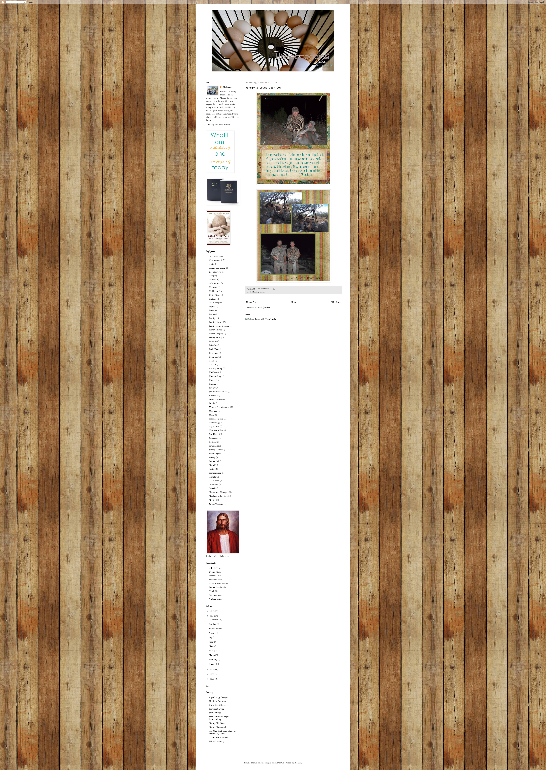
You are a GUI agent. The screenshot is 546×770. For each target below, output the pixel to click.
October (213, 624)
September (214, 628)
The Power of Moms (218, 737)
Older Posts (336, 302)
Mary (211, 415)
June (211, 641)
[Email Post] (274, 288)
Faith (211, 314)
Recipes (212, 442)
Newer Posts (252, 302)
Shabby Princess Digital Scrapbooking (219, 718)
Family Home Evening (219, 325)
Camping (213, 275)
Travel (212, 488)
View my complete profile (218, 124)
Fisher (212, 341)
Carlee (212, 279)
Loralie (212, 403)
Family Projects (216, 333)
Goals (211, 360)
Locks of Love (215, 399)
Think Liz (213, 591)
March (212, 655)
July (211, 637)
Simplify (213, 465)
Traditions (213, 484)
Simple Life (214, 461)
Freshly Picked (215, 579)
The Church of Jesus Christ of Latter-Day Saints (222, 732)
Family (212, 318)
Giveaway (213, 356)
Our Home (214, 434)
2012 (212, 611)
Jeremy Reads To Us (218, 391)
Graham (212, 364)
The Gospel (214, 480)
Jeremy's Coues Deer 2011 (264, 87)
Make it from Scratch (218, 583)
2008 (212, 678)
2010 (212, 669)
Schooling (213, 453)
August (212, 632)
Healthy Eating (215, 368)
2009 (212, 674)
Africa (212, 264)
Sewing (212, 457)
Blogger (297, 762)
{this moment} (215, 260)
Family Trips (215, 337)
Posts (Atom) (264, 307)
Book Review (215, 271)
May (211, 646)
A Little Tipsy (215, 568)
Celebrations (214, 283)
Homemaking (215, 376)
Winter (212, 500)
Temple (212, 476)
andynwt (278, 762)
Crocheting (214, 302)
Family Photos (215, 329)
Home (294, 302)
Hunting (255, 291)
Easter (212, 310)
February (213, 659)
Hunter (212, 380)
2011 (212, 615)
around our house (217, 267)
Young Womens (216, 503)
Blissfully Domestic (217, 701)
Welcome (227, 87)
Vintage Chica (215, 598)
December (214, 619)
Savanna (213, 445)
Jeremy (262, 291)
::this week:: (214, 256)
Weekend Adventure (218, 496)
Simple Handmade (217, 587)
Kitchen (212, 395)
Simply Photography (218, 727)
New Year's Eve (216, 430)
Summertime (215, 472)
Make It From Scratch (219, 407)
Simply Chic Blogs (217, 723)
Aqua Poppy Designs (218, 697)
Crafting (212, 298)
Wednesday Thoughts (218, 492)
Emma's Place (215, 575)
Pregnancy (213, 438)
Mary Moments (216, 418)
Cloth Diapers (215, 295)
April (211, 650)
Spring (212, 469)
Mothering (214, 422)
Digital (212, 306)
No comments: (264, 288)
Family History (216, 322)
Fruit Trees (214, 349)
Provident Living (216, 708)
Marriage (213, 411)
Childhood (213, 291)
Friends (212, 345)
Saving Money (215, 449)
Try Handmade (216, 595)
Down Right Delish (217, 705)
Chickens (213, 287)
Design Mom (215, 571)
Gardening (213, 353)
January (212, 664)
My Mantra (214, 426)
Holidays (213, 372)
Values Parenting (216, 741)
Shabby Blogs (215, 712)
